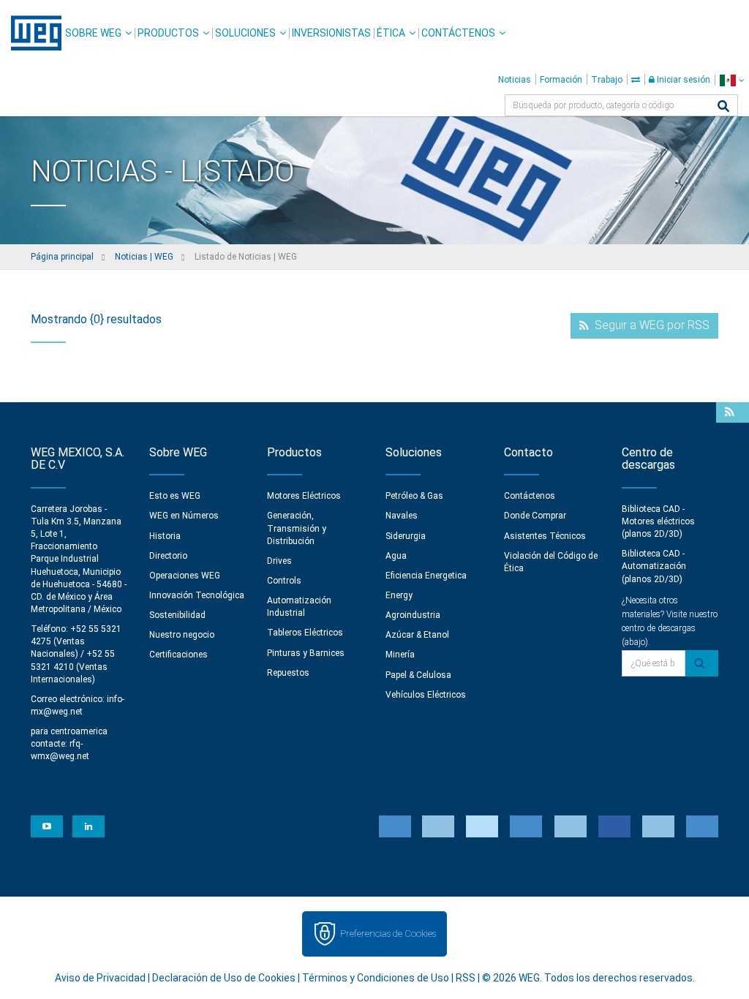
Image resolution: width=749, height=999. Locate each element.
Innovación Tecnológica (196, 595)
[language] (732, 80)
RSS (465, 978)
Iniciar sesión (682, 80)
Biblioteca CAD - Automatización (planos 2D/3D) (654, 566)
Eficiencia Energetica (426, 575)
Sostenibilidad (177, 615)
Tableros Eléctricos (305, 632)
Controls (284, 581)
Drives (279, 561)
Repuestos (288, 673)
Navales (401, 515)
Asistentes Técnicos (545, 536)
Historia (165, 536)
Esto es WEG (174, 496)
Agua (396, 556)
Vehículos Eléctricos (425, 695)
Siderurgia (405, 536)
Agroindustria (412, 615)
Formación (561, 80)
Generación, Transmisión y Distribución (296, 528)
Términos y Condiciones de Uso (375, 978)
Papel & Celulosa (418, 675)
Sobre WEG (93, 33)
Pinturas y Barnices (306, 653)
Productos (168, 33)
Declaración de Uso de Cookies (224, 978)
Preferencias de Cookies (388, 933)
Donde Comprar (535, 515)
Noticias (514, 80)
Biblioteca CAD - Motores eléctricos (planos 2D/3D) (658, 521)
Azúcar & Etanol (417, 635)
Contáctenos (458, 33)
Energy (399, 595)
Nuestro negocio (181, 635)
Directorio (168, 556)
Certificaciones (178, 654)
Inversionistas (331, 33)
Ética (391, 33)
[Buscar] (723, 107)
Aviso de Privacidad (100, 978)
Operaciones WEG (184, 575)
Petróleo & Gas (414, 496)
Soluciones (245, 33)
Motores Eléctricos (304, 496)
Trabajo (606, 80)
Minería (400, 654)
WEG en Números (184, 515)
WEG (31, 33)
